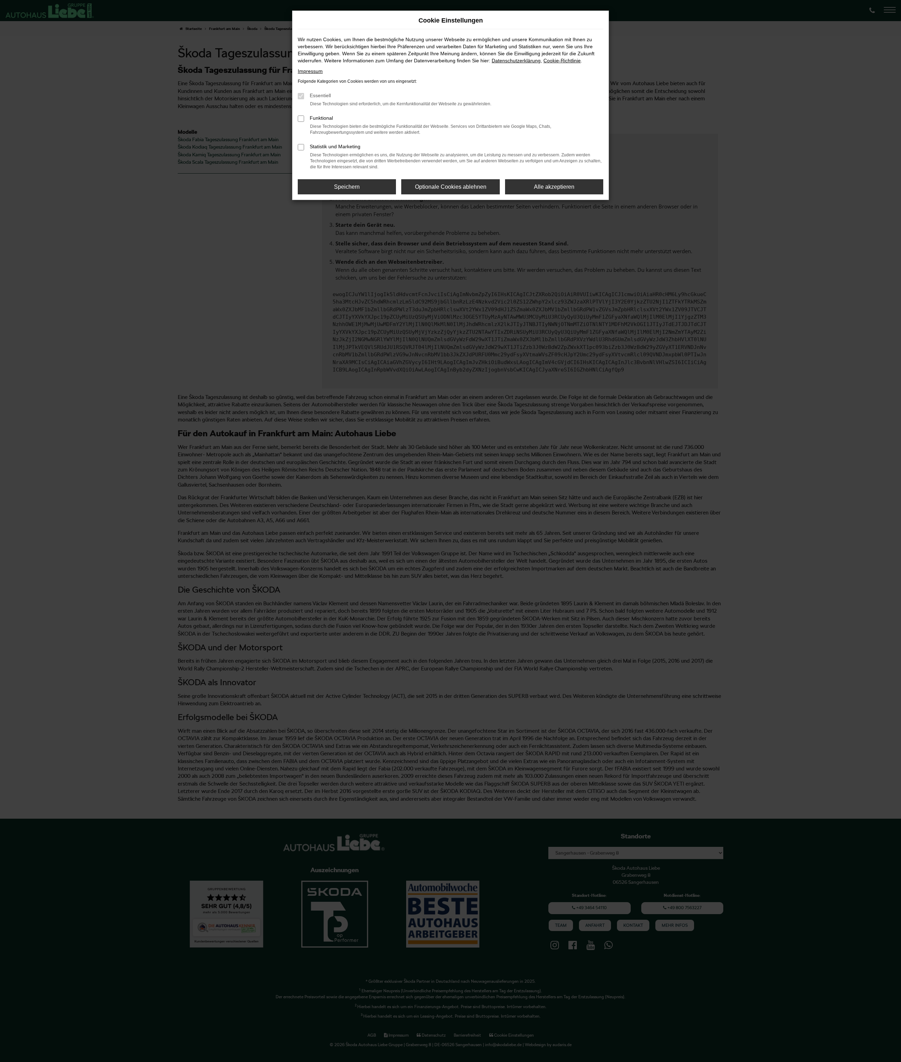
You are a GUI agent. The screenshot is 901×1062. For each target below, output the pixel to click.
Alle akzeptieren (554, 187)
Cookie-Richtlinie (562, 60)
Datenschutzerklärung (516, 60)
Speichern (347, 187)
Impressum (310, 71)
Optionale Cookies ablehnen (450, 187)
